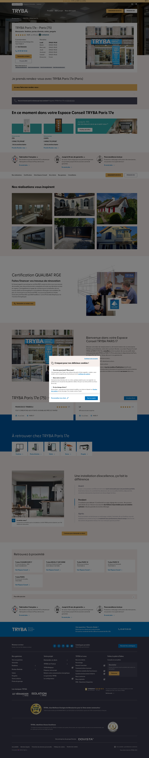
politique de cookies (84, 374)
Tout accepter (91, 398)
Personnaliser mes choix (58, 398)
